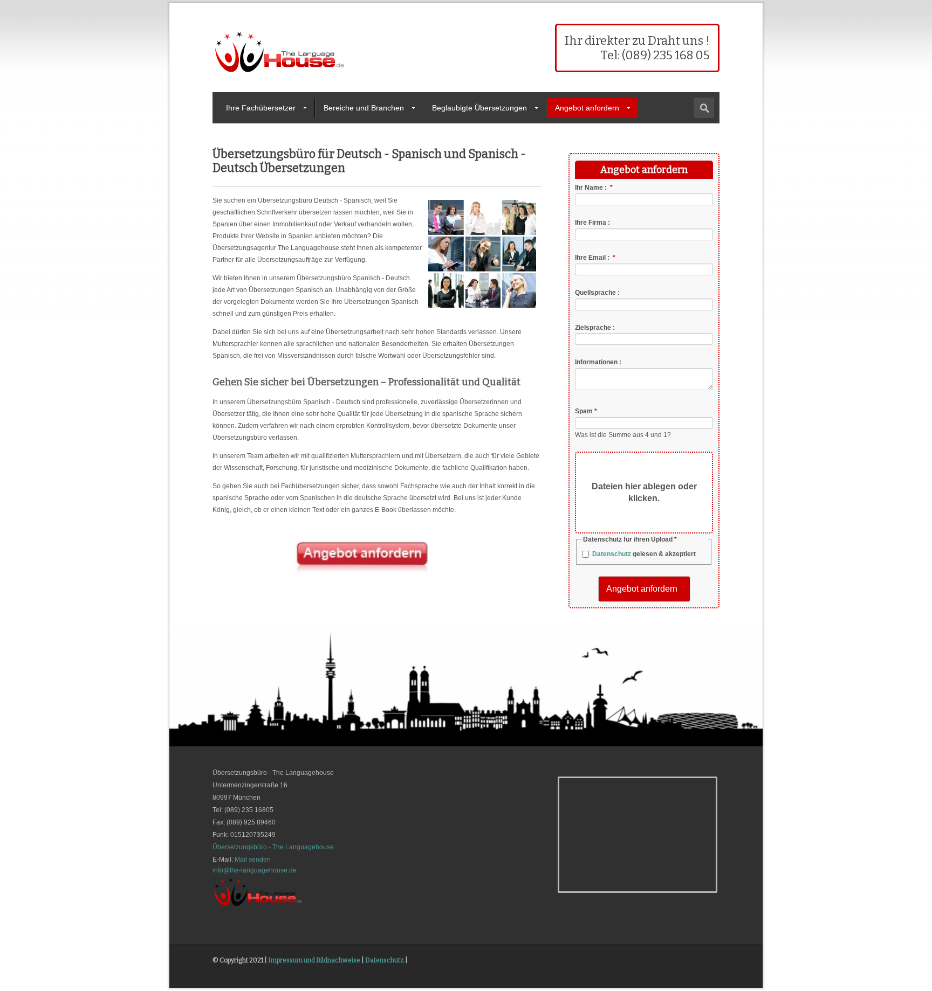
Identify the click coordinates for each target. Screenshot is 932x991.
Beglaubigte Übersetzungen (479, 107)
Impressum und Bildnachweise (314, 960)
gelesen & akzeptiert (644, 554)
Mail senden (253, 859)
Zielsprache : (595, 327)
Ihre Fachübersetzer (261, 107)
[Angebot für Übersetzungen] (360, 573)
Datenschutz (611, 554)
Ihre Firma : (592, 222)
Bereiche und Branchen (364, 107)
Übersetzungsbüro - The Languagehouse (273, 847)
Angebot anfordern (587, 107)
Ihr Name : (594, 187)
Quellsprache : (597, 292)
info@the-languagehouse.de (255, 870)
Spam (586, 411)
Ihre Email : (595, 257)
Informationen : (598, 362)
